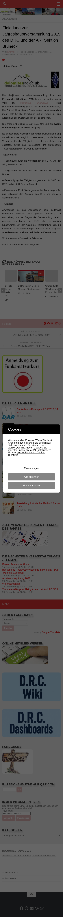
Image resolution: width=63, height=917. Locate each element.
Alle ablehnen (31, 477)
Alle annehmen (31, 485)
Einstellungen (31, 468)
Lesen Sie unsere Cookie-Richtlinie (26, 453)
